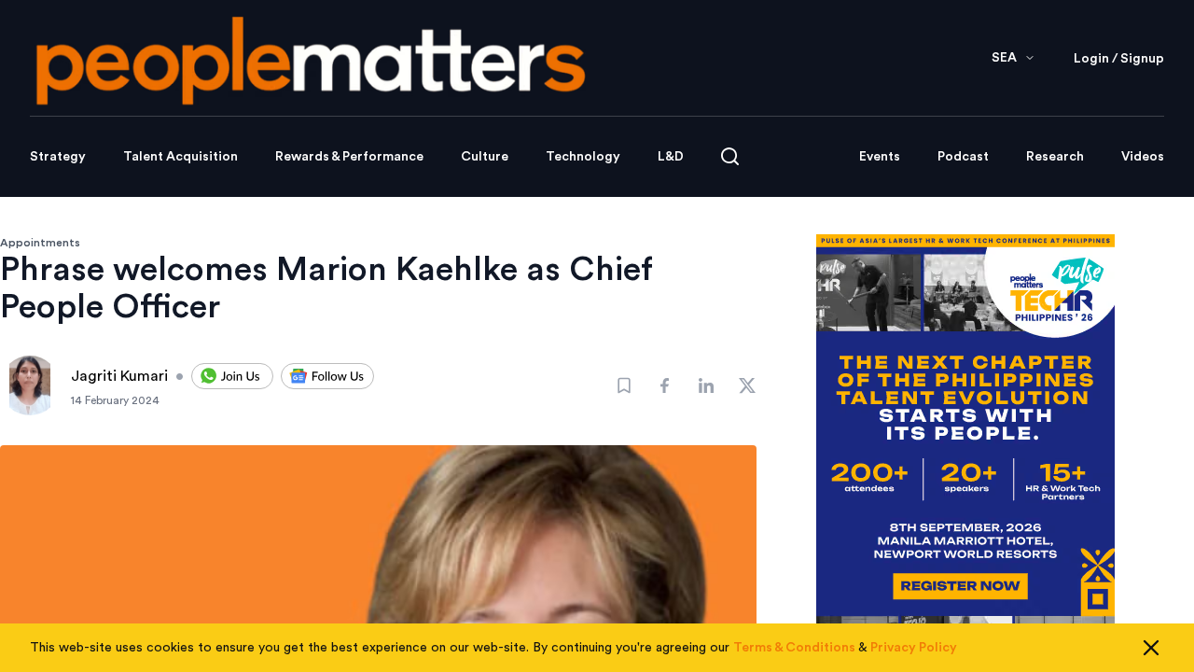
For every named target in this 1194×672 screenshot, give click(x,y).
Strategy (58, 156)
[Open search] (730, 156)
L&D (671, 156)
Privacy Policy (913, 647)
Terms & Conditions (794, 647)
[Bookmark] (624, 385)
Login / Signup (1119, 58)
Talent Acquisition (180, 156)
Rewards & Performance (349, 156)
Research (1055, 156)
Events (879, 156)
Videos (1142, 156)
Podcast (963, 156)
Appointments (40, 242)
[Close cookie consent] (1151, 648)
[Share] (665, 385)
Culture (484, 156)
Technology (583, 156)
